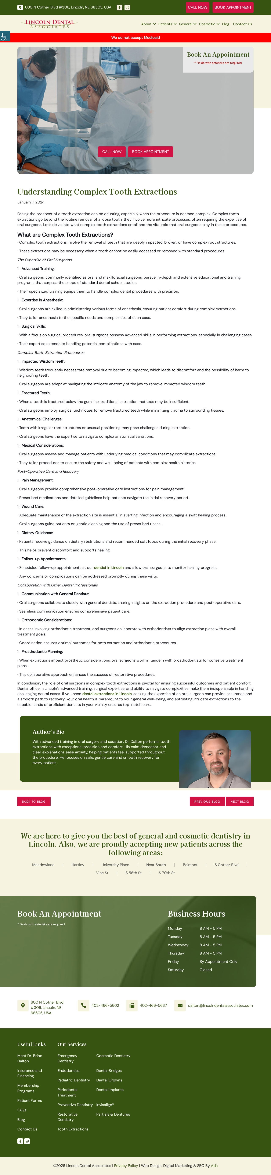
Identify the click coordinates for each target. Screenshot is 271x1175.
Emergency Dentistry (67, 1058)
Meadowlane (43, 864)
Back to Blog (34, 801)
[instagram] (127, 7)
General (185, 24)
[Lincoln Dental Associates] (49, 23)
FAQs (21, 1110)
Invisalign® (105, 1104)
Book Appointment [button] (150, 151)
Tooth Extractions (73, 1129)
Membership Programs (28, 1088)
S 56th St (134, 872)
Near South (156, 864)
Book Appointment (233, 7)
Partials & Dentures (113, 1114)
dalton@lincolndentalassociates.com (220, 1005)
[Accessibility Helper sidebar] (5, 36)
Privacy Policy (126, 1165)
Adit (214, 1165)
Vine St (102, 872)
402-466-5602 (105, 1005)
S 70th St (167, 872)
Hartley (78, 864)
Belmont (190, 864)
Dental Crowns (109, 1080)
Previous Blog (207, 801)
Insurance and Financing (29, 1073)
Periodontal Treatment (67, 1092)
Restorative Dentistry (67, 1117)
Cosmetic (207, 24)
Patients (165, 24)
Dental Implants (110, 1089)
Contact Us (242, 24)
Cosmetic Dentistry (113, 1055)
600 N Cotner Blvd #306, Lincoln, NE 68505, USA (47, 1007)
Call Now (197, 7)
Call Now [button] (112, 151)
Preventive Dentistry (75, 1104)
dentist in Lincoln (109, 567)
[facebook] (119, 7)
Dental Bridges (109, 1070)
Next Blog (240, 801)
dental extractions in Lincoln (107, 693)
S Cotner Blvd (227, 864)
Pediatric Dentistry (74, 1080)
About (146, 24)
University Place (115, 864)
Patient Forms (29, 1100)
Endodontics (69, 1070)
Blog (225, 24)
